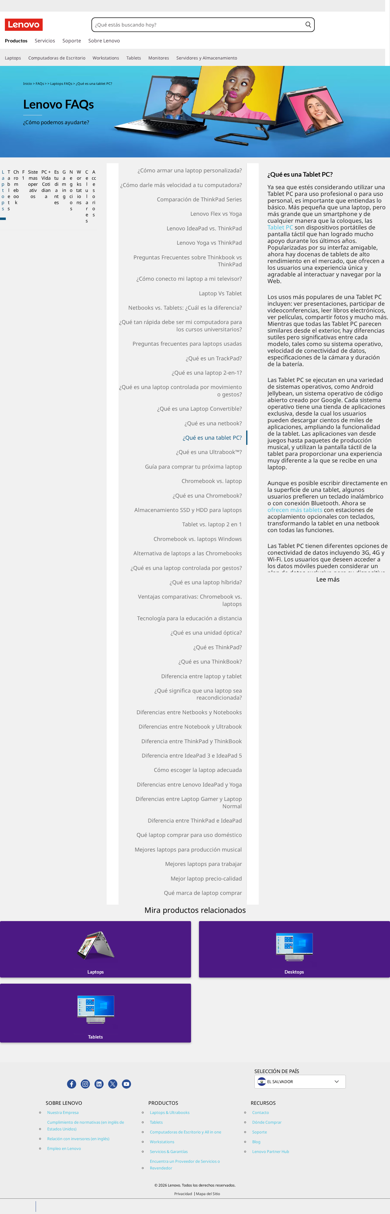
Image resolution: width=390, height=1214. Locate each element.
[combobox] (197, 24)
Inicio (27, 83)
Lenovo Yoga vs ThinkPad (209, 242)
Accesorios (94, 193)
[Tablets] (143, 58)
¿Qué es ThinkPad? (217, 647)
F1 (23, 175)
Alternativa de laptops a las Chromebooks (187, 553)
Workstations (79, 187)
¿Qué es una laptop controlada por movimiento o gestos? (180, 390)
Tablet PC (280, 227)
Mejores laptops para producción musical (188, 849)
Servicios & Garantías (169, 1151)
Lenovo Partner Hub (270, 1151)
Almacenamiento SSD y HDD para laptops (188, 509)
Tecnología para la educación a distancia (189, 618)
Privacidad (183, 1193)
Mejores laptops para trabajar (203, 863)
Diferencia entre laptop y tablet (201, 676)
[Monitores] (171, 58)
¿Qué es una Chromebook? (207, 495)
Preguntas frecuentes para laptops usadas (187, 343)
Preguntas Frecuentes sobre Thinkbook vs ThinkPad (187, 261)
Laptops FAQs (61, 83)
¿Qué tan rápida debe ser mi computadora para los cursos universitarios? (180, 325)
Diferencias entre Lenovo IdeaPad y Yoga (189, 784)
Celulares (86, 196)
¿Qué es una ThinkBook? (210, 661)
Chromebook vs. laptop (212, 481)
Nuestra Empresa (63, 1112)
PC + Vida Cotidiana (46, 184)
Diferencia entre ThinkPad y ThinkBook (191, 741)
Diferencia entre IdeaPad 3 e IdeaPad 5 (192, 755)
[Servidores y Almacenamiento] (239, 58)
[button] (308, 24)
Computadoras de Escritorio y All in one (185, 1132)
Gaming (64, 184)
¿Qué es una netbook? (213, 423)
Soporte (259, 1132)
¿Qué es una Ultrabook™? (209, 452)
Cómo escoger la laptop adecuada (198, 769)
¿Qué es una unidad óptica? (206, 632)
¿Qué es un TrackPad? (214, 358)
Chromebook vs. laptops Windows (198, 538)
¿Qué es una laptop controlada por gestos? (186, 567)
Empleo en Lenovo (64, 1148)
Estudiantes (56, 187)
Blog (256, 1141)
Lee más (328, 579)
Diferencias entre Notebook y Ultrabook (190, 726)
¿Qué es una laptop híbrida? (206, 582)
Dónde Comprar (267, 1122)
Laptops (3, 190)
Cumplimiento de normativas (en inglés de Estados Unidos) (85, 1125)
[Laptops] (23, 58)
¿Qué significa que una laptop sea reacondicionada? (198, 694)
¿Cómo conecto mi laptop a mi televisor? (189, 278)
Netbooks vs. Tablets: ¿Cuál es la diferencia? (185, 307)
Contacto (260, 1112)
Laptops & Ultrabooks (170, 1112)
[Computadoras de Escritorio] (88, 58)
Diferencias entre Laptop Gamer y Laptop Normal (189, 802)
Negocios (71, 190)
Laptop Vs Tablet (220, 293)
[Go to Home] (24, 25)
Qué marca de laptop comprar (203, 892)
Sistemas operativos (33, 184)
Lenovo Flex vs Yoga (216, 213)
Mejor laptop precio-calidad (206, 878)
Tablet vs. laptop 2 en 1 (212, 524)
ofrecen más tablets (295, 510)
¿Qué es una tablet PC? (212, 437)
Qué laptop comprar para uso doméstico (189, 834)
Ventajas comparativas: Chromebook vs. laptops (190, 600)
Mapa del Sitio (208, 1193)
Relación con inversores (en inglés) (78, 1138)
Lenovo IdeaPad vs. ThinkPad (204, 228)
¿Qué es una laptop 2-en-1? (207, 372)
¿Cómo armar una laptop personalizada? (190, 170)
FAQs (40, 83)
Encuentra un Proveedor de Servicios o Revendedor (185, 1164)
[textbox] (300, 1081)
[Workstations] (121, 58)
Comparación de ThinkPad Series (199, 199)
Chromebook (16, 187)
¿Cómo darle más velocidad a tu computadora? (181, 185)
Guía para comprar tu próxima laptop (193, 466)
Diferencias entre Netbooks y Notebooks (189, 712)
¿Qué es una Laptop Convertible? (199, 408)
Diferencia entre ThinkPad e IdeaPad (195, 820)
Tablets (8, 190)
